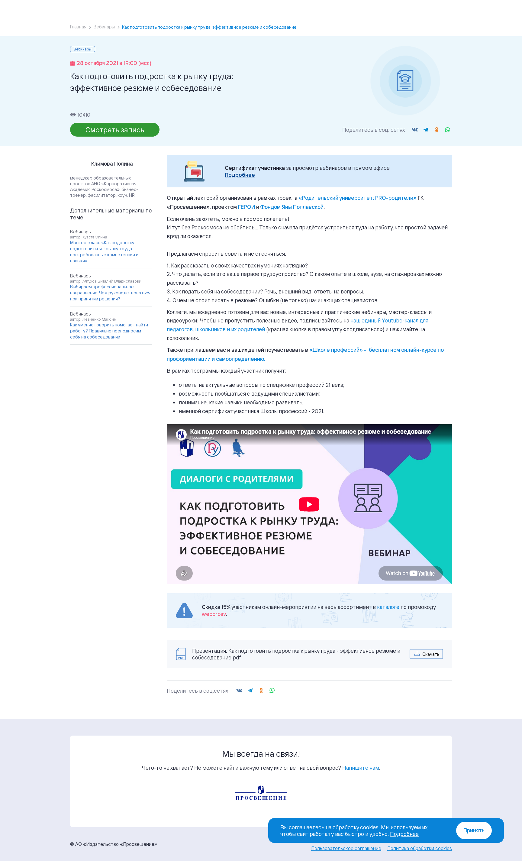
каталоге (388, 607)
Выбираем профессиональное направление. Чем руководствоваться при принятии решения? (110, 293)
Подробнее (240, 174)
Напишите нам (360, 767)
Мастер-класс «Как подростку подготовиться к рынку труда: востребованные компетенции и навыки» (104, 252)
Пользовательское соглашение (346, 848)
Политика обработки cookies (419, 848)
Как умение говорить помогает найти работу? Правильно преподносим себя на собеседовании (109, 331)
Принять (474, 830)
